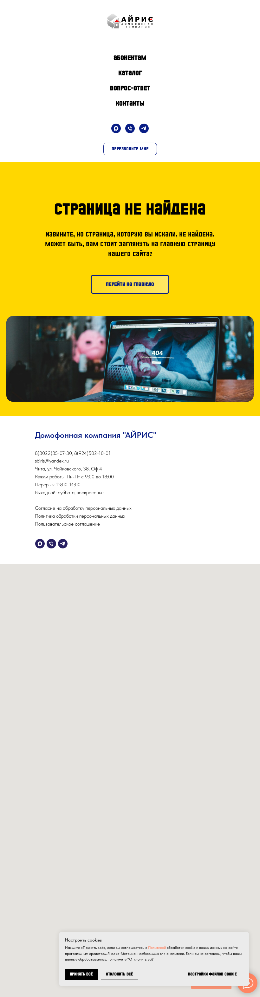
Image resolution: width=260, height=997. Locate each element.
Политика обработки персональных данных (80, 516)
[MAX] (116, 128)
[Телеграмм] (63, 543)
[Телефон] (130, 128)
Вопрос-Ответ (130, 88)
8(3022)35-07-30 (53, 453)
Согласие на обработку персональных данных (83, 508)
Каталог (130, 72)
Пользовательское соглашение (67, 524)
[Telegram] (144, 128)
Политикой (157, 947)
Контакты (130, 103)
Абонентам (130, 57)
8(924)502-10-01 (92, 453)
